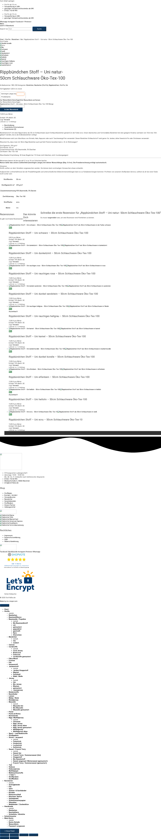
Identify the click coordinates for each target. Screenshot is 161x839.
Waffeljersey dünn (20, 731)
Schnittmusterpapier (17, 800)
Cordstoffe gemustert (22, 657)
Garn (11, 789)
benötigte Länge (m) (8, 94)
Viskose (12, 767)
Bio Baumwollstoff (20, 623)
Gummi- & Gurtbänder (17, 791)
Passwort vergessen (17, 826)
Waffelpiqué (13, 771)
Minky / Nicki (14, 698)
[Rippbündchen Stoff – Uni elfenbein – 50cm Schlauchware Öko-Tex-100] (4, 55)
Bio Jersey (17, 684)
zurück (11, 613)
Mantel (16, 672)
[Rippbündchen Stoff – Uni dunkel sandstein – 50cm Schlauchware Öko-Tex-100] (5, 65)
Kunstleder (13, 694)
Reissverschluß (15, 795)
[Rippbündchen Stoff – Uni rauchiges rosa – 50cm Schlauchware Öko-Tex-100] (6, 63)
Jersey (11, 678)
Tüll (10, 765)
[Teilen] (23, 835)
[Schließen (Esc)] (33, 835)
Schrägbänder (14, 785)
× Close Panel (9, 831)
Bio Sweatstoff (19, 759)
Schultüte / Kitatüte (17, 814)
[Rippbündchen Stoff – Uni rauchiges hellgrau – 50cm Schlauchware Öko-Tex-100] (7, 61)
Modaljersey (13, 700)
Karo (15, 633)
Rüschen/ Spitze (15, 797)
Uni (21, 39)
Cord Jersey (18, 651)
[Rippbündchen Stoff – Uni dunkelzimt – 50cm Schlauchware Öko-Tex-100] (5, 53)
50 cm (18, 179)
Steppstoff (17, 757)
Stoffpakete (14, 735)
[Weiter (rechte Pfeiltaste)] (14, 837)
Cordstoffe (13, 647)
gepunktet (17, 629)
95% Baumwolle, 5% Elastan (26, 191)
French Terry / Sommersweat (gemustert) (30, 763)
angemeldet (52, 218)
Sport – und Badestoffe (18, 733)
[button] (20, 100)
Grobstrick (17, 743)
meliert (16, 643)
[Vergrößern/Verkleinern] (4, 835)
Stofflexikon (13, 779)
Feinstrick (17, 741)
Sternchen (17, 635)
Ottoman (16, 722)
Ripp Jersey (17, 724)
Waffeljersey (18, 729)
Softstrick (17, 747)
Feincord (16, 655)
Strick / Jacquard (16, 737)
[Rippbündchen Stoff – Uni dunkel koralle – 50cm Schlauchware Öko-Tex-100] (6, 43)
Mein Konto (8, 818)
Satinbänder (14, 798)
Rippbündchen (54, 85)
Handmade (8, 806)
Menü (2, 24)
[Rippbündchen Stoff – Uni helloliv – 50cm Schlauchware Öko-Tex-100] (3, 57)
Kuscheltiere (14, 812)
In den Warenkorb (11, 109)
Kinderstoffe (14, 692)
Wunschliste (14, 824)
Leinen (11, 696)
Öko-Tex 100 (20, 196)
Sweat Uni (17, 753)
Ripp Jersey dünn (20, 726)
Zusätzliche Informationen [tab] (14, 127)
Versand (7, 120)
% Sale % (12, 775)
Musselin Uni (18, 706)
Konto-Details (14, 822)
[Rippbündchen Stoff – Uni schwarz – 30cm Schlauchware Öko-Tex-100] (4, 49)
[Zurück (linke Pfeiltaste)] (4, 837)
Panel (11, 712)
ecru (17, 202)
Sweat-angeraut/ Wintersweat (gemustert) (30, 761)
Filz (10, 662)
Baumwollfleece (15, 617)
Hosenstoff (13, 664)
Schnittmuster (10, 816)
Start (2, 39)
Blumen (16, 686)
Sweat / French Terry (17, 749)
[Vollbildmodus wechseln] (14, 835)
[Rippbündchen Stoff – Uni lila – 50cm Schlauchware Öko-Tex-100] (2, 47)
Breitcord (17, 653)
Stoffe (7, 39)
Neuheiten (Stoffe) (41, 85)
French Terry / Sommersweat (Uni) (27, 755)
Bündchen (15, 39)
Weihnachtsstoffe (16, 773)
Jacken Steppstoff (20, 670)
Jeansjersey (18, 690)
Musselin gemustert (21, 710)
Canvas (12, 645)
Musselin (12, 702)
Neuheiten (13, 615)
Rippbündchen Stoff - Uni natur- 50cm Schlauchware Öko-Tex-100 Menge (26, 104)
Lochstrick (17, 745)
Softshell (16, 674)
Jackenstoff (14, 666)
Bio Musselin (18, 708)
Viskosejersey (14, 769)
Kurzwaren (8, 781)
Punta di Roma (14, 714)
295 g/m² (19, 185)
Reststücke (13, 716)
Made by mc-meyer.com (8, 601)
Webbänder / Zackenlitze (19, 804)
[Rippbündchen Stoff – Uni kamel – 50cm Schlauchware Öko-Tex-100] (3, 59)
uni (14, 625)
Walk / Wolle (18, 676)
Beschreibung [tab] (9, 125)
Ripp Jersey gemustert (22, 728)
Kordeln (12, 793)
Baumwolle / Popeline (17, 619)
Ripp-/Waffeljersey (16, 718)
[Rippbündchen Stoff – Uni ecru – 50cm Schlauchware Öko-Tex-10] (2, 51)
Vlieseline (12, 802)
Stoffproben (14, 777)
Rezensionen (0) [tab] (10, 129)
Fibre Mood (13, 659)
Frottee (12, 661)
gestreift (16, 631)
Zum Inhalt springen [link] (7, 1)
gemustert (17, 627)
